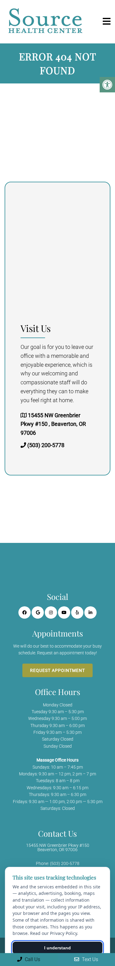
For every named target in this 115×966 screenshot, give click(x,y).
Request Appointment (57, 670)
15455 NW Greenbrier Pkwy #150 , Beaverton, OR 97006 (53, 424)
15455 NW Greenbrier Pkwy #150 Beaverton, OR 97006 (57, 847)
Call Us (32, 959)
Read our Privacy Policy (53, 933)
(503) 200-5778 (45, 445)
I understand (57, 947)
